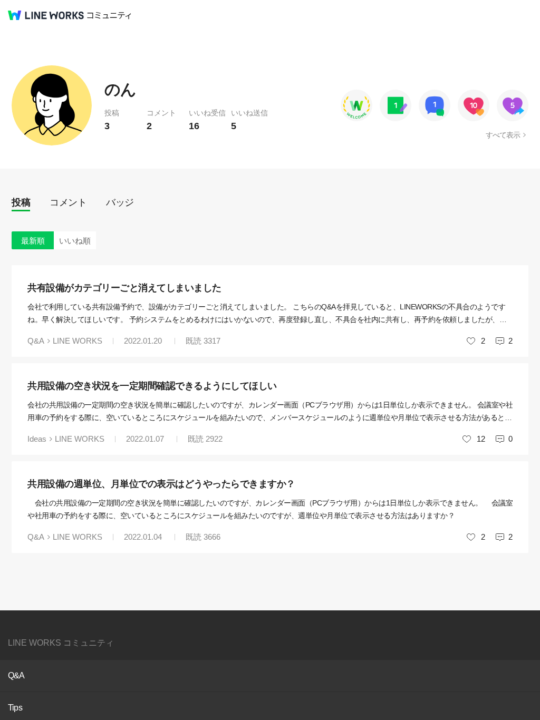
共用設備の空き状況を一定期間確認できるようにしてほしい (152, 386)
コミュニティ (109, 16)
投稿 (21, 202)
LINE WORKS (77, 340)
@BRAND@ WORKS (46, 15)
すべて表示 (503, 135)
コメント (68, 202)
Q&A (35, 340)
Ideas (36, 438)
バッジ (120, 202)
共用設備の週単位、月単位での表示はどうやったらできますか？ (161, 484)
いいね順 (75, 240)
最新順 (33, 240)
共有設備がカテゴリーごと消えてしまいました (124, 288)
